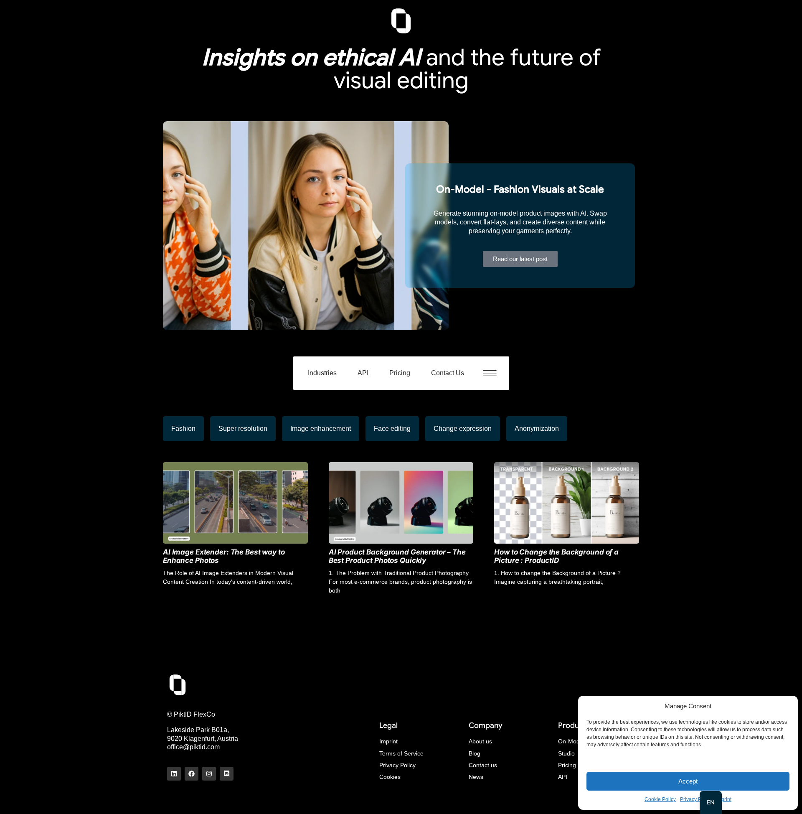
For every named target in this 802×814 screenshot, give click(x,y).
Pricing (399, 372)
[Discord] (226, 774)
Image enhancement (320, 428)
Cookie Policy (660, 799)
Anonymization (537, 428)
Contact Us (447, 372)
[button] (494, 373)
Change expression (463, 428)
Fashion (183, 428)
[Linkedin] (174, 774)
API (363, 372)
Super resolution (242, 428)
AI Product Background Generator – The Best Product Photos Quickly (397, 556)
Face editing (392, 428)
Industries (322, 372)
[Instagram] (209, 774)
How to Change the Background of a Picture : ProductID (556, 556)
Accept (688, 781)
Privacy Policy (696, 799)
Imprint (723, 799)
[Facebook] (191, 774)
